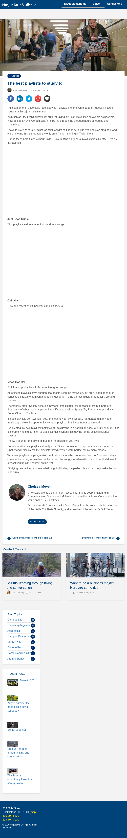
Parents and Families (19, 653)
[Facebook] (10, 98)
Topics (95, 3)
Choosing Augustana (19, 625)
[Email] (47, 98)
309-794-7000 (10, 819)
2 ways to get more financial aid (98, 537)
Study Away (14, 641)
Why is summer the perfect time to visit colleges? (18, 707)
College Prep (15, 647)
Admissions (114, 3)
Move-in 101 (27, 680)
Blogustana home (75, 3)
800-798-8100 (10, 815)
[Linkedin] (20, 98)
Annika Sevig (18, 593)
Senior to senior (16, 729)
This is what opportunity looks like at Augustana (19, 779)
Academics (14, 76)
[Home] (20, 5)
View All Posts (37, 522)
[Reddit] (38, 98)
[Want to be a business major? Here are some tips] (95, 565)
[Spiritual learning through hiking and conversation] (31, 565)
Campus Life (14, 619)
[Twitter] (29, 98)
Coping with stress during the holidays (32, 537)
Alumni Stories (16, 658)
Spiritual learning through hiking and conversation (18, 752)
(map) (33, 812)
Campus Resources (19, 636)
